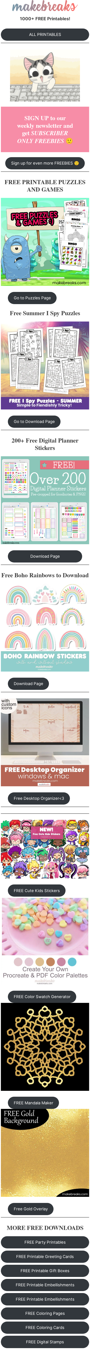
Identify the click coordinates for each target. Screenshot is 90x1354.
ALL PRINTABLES (45, 34)
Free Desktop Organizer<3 (39, 798)
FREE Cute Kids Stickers (37, 890)
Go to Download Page (34, 421)
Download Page (45, 556)
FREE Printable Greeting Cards (45, 1256)
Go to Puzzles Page (32, 297)
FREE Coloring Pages (45, 1313)
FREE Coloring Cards (45, 1327)
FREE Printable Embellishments (45, 1284)
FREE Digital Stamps (45, 1341)
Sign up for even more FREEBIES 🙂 (45, 163)
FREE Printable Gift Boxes (45, 1270)
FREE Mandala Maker (33, 1102)
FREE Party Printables (45, 1242)
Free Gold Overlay (31, 1208)
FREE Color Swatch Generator (42, 996)
